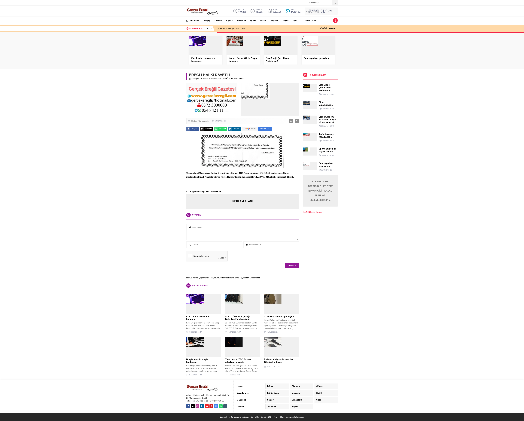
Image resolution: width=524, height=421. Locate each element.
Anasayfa (195, 79)
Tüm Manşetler (215, 79)
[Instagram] (197, 406)
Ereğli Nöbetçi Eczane (312, 212)
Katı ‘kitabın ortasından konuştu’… (203, 59)
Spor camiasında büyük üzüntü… (327, 150)
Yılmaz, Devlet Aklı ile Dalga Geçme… (243, 59)
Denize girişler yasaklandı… (318, 58)
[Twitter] (193, 406)
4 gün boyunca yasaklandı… (326, 135)
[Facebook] (188, 406)
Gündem (204, 79)
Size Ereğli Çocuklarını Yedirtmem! (277, 59)
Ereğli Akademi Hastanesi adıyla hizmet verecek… (327, 119)
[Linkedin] (202, 406)
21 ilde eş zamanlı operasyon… (280, 316)
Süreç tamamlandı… (326, 103)
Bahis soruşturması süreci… (232, 28)
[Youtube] (207, 406)
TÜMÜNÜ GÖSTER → (329, 28)
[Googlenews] (216, 406)
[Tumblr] (225, 406)
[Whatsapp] (221, 406)
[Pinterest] (211, 406)
